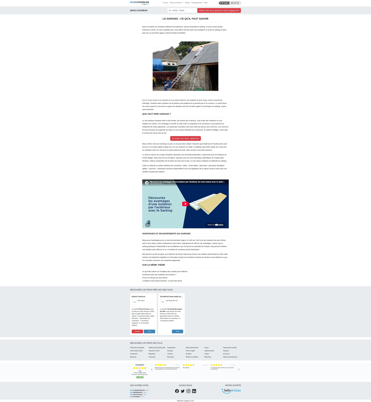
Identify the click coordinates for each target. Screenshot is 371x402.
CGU (192, 401)
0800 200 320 (235, 3)
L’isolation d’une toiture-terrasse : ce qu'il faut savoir (162, 281)
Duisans (170, 351)
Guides (187, 2)
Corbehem (133, 354)
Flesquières (171, 347)
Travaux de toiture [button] (175, 2)
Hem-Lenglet (190, 351)
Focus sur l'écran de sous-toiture (154, 278)
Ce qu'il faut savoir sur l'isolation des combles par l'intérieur (165, 271)
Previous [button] (151, 369)
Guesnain (152, 357)
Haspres (226, 351)
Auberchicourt (209, 351)
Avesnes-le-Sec (154, 351)
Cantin (206, 354)
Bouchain (170, 357)
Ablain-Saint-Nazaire (230, 357)
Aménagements (196, 2)
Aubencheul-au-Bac (230, 347)
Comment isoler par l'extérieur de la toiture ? (159, 275)
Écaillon (188, 354)
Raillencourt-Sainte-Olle (157, 347)
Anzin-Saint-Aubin (136, 351)
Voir (149, 331)
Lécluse (170, 354)
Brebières (152, 354)
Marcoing (207, 357)
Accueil (165, 2)
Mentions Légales (183, 401)
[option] (167, 371)
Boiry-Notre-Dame (192, 347)
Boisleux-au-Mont (192, 357)
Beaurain (133, 357)
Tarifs (205, 2)
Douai (206, 347)
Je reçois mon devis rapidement (185, 138)
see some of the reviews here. (140, 374)
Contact (137, 331)
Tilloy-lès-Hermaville (137, 347)
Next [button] (239, 369)
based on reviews (140, 372)
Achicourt (226, 354)
